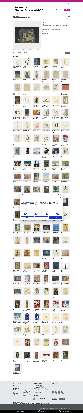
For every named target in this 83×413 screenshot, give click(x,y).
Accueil (14, 3)
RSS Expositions (54, 399)
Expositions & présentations (25, 13)
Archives (24, 389)
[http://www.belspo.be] (34, 399)
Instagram (59, 393)
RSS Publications (54, 400)
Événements (25, 3)
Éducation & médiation (56, 13)
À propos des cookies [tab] (57, 197)
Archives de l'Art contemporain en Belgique (27, 391)
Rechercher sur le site (28, 3)
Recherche (63, 13)
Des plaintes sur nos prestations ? (44, 408)
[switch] (36, 214)
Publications (24, 387)
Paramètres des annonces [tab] (47, 197)
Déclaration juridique (60, 408)
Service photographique (26, 388)
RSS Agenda (54, 398)
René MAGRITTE (46, 34)
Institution (46, 13)
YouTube (56, 393)
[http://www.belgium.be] (37, 399)
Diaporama (67, 52)
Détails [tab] (36, 197)
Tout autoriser (55, 217)
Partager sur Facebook (66, 19)
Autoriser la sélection (41, 217)
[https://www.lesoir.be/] (42, 398)
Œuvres (69, 16)
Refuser (27, 217)
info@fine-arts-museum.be (45, 403)
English (69, 3)
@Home (68, 13)
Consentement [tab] (25, 197)
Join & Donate (60, 9)
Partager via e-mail (69, 19)
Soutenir (24, 395)
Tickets (67, 9)
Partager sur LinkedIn (67, 19)
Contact (18, 3)
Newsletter (62, 398)
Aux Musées (15, 391)
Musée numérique (25, 392)
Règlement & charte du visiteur (16, 394)
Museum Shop (15, 393)
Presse (21, 3)
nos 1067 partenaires (27, 202)
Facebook (53, 393)
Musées (42, 13)
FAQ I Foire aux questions (16, 386)
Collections (38, 13)
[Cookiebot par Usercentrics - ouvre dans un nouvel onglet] (58, 194)
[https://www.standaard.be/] (48, 399)
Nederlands (61, 3)
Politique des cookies (67, 408)
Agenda (33, 13)
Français (65, 3)
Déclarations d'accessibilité (53, 408)
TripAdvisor (62, 393)
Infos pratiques (16, 13)
